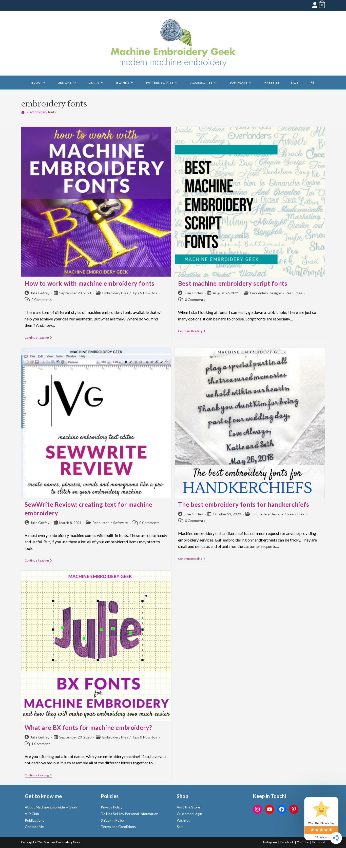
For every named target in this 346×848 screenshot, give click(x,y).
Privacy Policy (111, 807)
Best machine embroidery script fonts (232, 283)
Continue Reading (38, 338)
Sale (180, 826)
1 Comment (40, 744)
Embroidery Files (115, 293)
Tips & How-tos (144, 293)
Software (120, 522)
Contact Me (34, 826)
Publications (34, 820)
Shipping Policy (113, 820)
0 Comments (195, 299)
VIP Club (32, 813)
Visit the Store (188, 807)
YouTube (303, 842)
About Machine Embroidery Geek (51, 807)
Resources (293, 293)
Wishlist (183, 820)
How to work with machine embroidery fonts (90, 283)
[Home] (23, 112)
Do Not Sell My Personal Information (129, 813)
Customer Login (189, 813)
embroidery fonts (43, 112)
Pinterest (318, 842)
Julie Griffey (39, 293)
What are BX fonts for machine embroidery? (88, 727)
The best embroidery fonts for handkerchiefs (243, 504)
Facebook (287, 842)
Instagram (270, 842)
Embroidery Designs (266, 293)
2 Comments (41, 299)
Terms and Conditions (118, 826)
